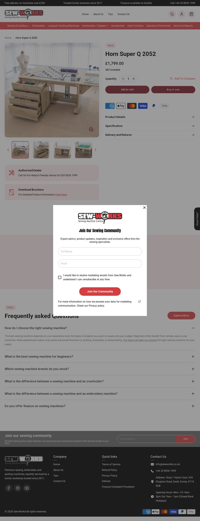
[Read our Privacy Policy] (139, 301)
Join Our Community (100, 291)
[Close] (144, 207)
